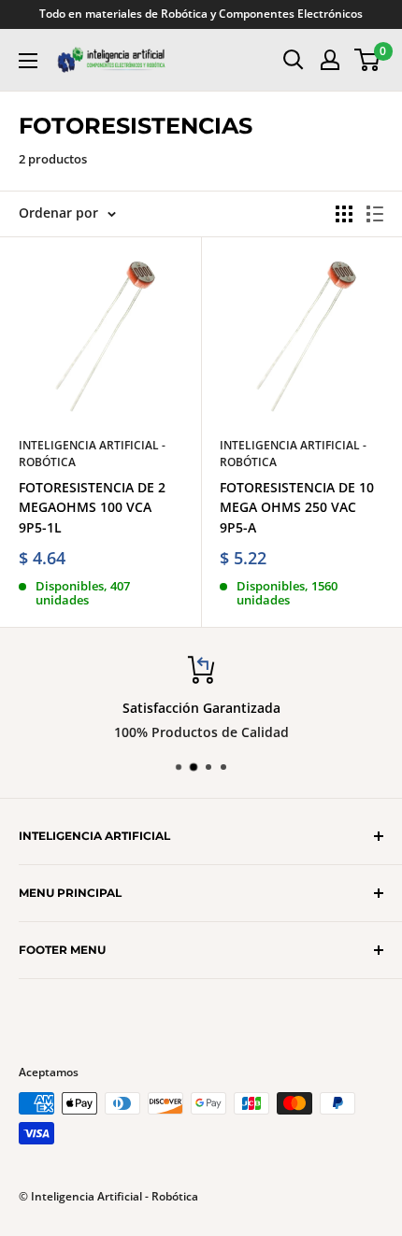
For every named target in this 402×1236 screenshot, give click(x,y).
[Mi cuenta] (330, 60)
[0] (368, 60)
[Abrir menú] (28, 60)
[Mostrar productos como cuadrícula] (344, 214)
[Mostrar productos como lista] (374, 214)
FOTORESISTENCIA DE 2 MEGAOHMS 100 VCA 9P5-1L (92, 507)
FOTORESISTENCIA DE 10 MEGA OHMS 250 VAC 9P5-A (297, 507)
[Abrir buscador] (293, 60)
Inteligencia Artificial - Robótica (92, 454)
